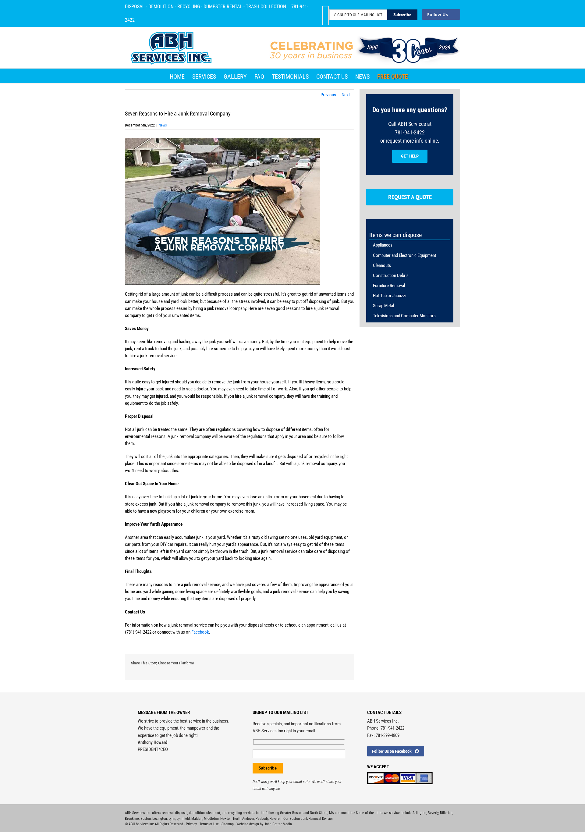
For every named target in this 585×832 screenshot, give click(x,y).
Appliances (382, 245)
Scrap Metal (383, 305)
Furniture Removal (389, 285)
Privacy (191, 824)
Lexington (159, 818)
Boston (145, 818)
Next (346, 95)
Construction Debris (391, 275)
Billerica (446, 813)
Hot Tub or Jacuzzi (389, 295)
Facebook (200, 632)
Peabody (262, 818)
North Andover (243, 818)
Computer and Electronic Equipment (404, 255)
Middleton (211, 818)
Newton (226, 818)
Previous (328, 95)
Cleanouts (382, 265)
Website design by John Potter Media (264, 824)
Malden (196, 818)
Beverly (433, 813)
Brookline (132, 818)
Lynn (171, 818)
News (163, 125)
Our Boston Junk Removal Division (308, 818)
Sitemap (228, 824)
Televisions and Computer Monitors (404, 315)
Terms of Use (209, 824)
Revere (275, 818)
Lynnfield (183, 818)
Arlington (419, 813)
